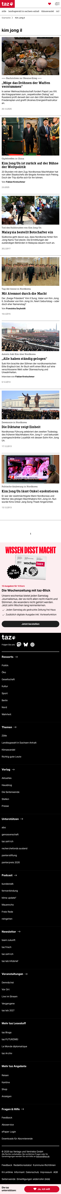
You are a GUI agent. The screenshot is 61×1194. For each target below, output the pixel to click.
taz (9, 637)
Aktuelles (6, 778)
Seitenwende (9, 1179)
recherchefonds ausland (14, 848)
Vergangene (8, 1003)
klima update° (9, 897)
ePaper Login (9, 1131)
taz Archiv (7, 1053)
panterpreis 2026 (11, 862)
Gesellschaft (8, 679)
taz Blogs (6, 1032)
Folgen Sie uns (8, 644)
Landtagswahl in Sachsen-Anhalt (19, 742)
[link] (5, 11)
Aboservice (8, 1124)
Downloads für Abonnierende (17, 1138)
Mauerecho (8, 904)
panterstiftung (9, 855)
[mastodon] (19, 646)
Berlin (5, 700)
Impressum (46, 1172)
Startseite (6, 18)
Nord (4, 707)
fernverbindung (10, 890)
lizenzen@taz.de (43, 1156)
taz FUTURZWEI (10, 1039)
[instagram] (32, 646)
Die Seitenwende (10, 792)
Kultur (5, 686)
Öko (4, 672)
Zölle (4, 735)
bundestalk (7, 884)
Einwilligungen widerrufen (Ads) (33, 1179)
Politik (5, 665)
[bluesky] (26, 646)
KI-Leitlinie (7, 1172)
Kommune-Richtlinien (44, 1165)
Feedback (7, 1117)
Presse (5, 806)
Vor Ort (6, 989)
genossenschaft (10, 834)
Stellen (5, 799)
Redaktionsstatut (22, 1165)
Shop (4, 1089)
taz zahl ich (7, 841)
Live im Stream (9, 996)
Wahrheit (6, 714)
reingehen (7, 918)
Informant (19, 1172)
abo (4, 827)
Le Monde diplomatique (14, 1046)
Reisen (5, 1075)
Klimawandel (8, 749)
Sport (5, 693)
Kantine (6, 1082)
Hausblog (7, 785)
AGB (55, 1172)
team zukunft (8, 940)
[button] (57, 3)
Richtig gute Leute (11, 756)
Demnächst (8, 982)
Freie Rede (7, 911)
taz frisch (6, 947)
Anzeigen (6, 1096)
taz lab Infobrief (10, 961)
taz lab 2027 (8, 1010)
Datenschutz (33, 1172)
